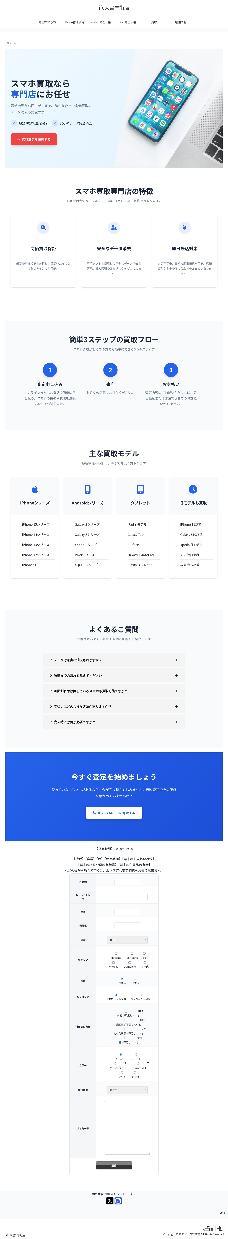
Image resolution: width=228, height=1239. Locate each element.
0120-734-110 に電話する (116, 813)
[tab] (114, 660)
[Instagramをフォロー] (118, 1200)
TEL (219, 1229)
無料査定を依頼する (36, 139)
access (208, 1229)
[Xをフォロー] (109, 1200)
